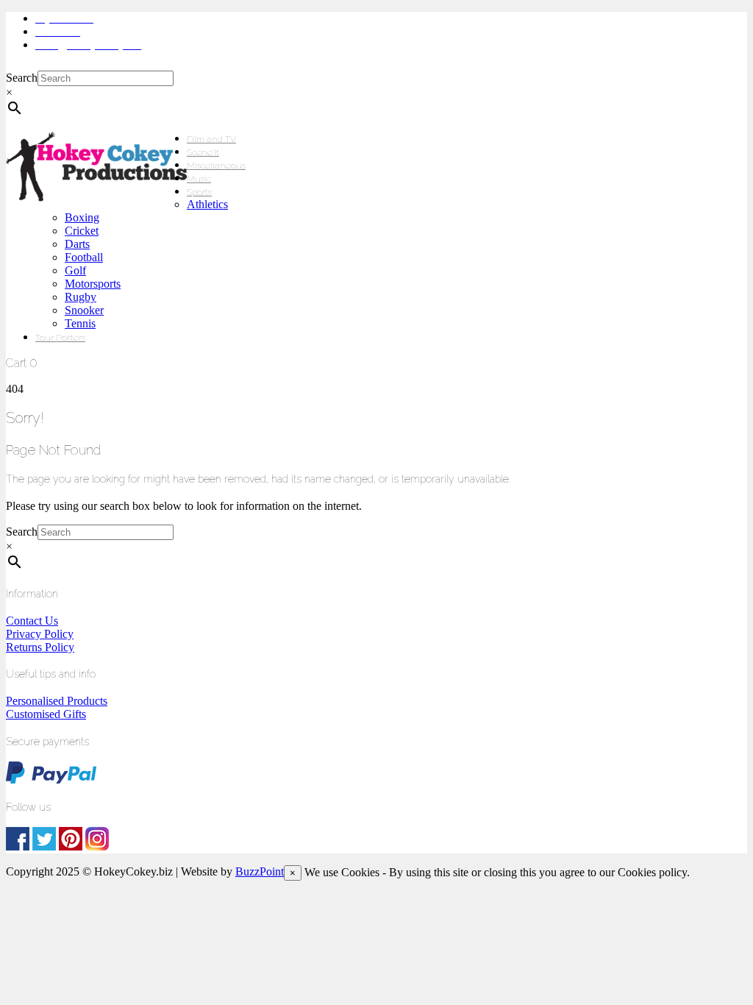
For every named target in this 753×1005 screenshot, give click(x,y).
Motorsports (93, 283)
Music (199, 179)
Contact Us (32, 620)
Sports (199, 192)
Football (84, 257)
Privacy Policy (40, 634)
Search (22, 77)
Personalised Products (56, 701)
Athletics (207, 204)
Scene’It (203, 152)
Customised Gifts (46, 714)
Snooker (84, 310)
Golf (75, 270)
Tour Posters (60, 338)
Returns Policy (40, 647)
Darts (77, 244)
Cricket (82, 230)
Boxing (82, 217)
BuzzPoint (259, 871)
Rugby (80, 297)
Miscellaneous (216, 165)
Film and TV (211, 139)
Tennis (80, 323)
